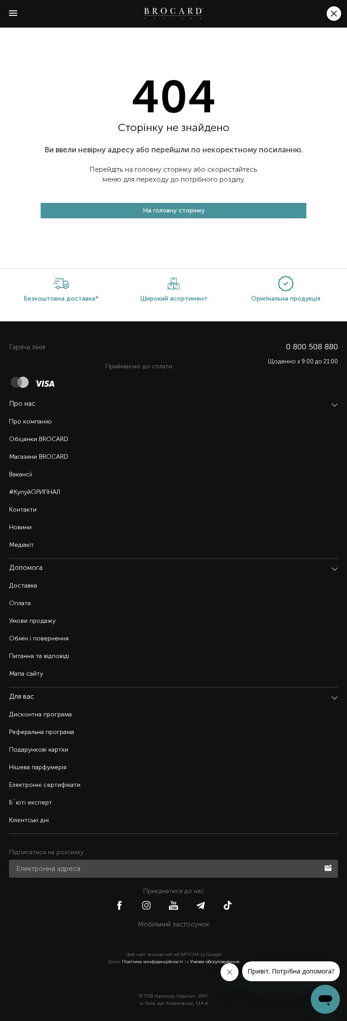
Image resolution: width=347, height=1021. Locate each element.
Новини (20, 527)
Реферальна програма (41, 732)
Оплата (20, 603)
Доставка (23, 585)
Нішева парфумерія (37, 767)
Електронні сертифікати (44, 785)
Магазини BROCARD (38, 457)
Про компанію (30, 421)
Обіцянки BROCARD (38, 439)
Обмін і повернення (39, 638)
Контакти (23, 509)
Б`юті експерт (30, 802)
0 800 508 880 (312, 347)
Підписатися (328, 867)
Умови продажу (32, 621)
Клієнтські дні (29, 820)
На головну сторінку (174, 210)
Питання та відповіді (39, 656)
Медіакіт (21, 545)
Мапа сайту (26, 674)
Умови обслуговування (214, 962)
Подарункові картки (38, 749)
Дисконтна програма (40, 714)
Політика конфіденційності (152, 962)
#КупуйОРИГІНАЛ (34, 492)
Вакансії (20, 474)
